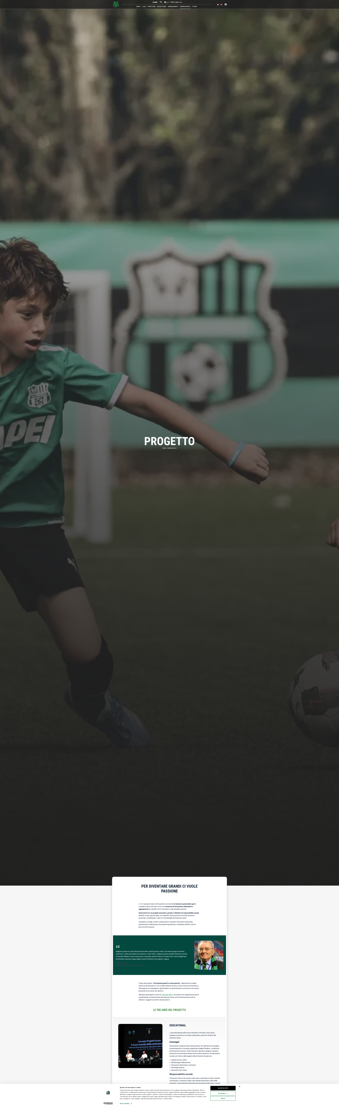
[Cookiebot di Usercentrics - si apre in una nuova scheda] (108, 1103)
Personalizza (222, 1093)
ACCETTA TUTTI (223, 1088)
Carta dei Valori (167, 995)
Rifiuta (223, 1098)
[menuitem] (218, 5)
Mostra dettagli (124, 1103)
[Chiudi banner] (239, 1086)
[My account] (226, 4)
